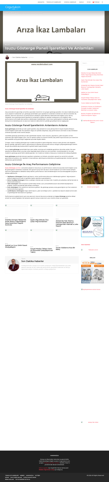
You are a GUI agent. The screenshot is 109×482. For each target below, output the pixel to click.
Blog (7, 45)
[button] (102, 2)
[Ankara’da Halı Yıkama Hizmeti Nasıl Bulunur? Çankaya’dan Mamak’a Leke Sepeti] (67, 210)
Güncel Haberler (70, 2)
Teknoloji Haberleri (53, 2)
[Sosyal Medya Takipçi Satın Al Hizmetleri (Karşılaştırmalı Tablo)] (41, 237)
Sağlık (81, 2)
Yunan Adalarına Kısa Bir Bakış (65, 248)
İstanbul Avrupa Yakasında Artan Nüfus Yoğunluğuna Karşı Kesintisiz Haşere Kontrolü (15, 222)
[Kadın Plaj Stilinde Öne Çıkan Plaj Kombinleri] (41, 210)
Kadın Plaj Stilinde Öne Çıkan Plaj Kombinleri (39, 221)
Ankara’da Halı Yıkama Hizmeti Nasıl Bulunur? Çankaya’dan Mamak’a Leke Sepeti (67, 223)
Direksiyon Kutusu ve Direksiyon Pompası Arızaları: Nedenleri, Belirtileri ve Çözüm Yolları (91, 108)
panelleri (18, 168)
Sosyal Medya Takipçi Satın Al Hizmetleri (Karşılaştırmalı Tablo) (41, 250)
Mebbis (22, 475)
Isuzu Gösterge (10, 168)
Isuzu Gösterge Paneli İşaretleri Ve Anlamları (19, 109)
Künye (7, 477)
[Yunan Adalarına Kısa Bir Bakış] (67, 236)
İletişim (37, 475)
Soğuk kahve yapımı (29, 477)
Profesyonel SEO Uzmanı (52, 463)
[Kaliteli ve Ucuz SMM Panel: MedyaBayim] (16, 235)
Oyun (89, 2)
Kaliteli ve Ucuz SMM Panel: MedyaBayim (16, 246)
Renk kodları (9, 479)
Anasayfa (41, 2)
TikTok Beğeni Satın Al (22, 479)
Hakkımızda (30, 475)
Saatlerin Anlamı (16, 477)
